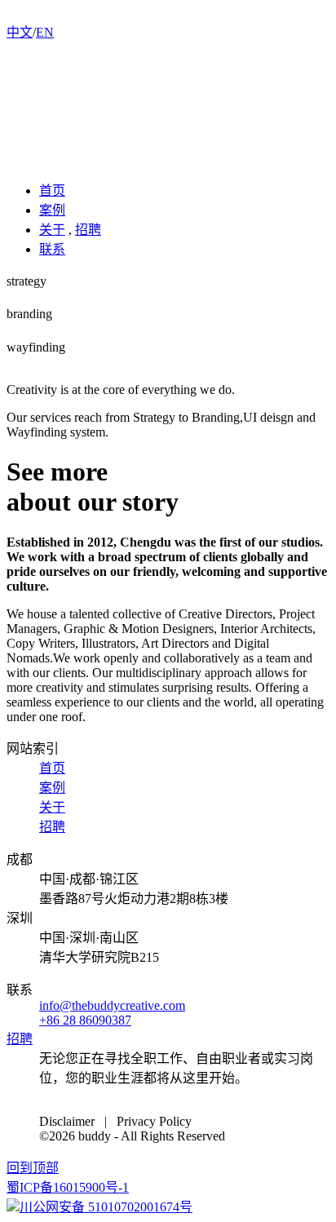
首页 (52, 190)
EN (45, 32)
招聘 (88, 230)
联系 (52, 249)
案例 (52, 210)
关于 (52, 230)
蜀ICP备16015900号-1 (68, 1187)
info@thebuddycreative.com (112, 1005)
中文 (20, 32)
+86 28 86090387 (85, 1020)
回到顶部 (33, 1168)
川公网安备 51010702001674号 (106, 1207)
